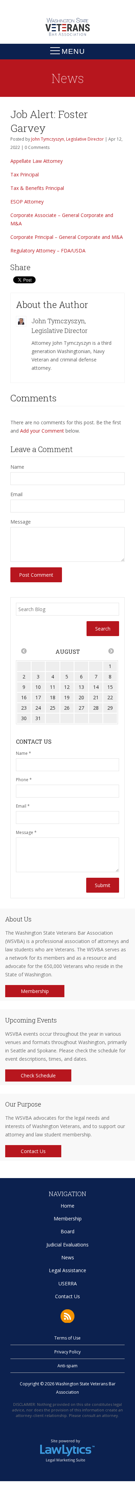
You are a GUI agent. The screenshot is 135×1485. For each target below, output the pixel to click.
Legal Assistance (67, 1270)
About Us (18, 919)
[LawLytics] (67, 1450)
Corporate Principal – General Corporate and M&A (66, 237)
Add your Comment (42, 430)
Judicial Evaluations (67, 1244)
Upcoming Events (31, 1020)
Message (20, 521)
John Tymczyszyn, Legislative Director (67, 139)
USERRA (67, 1283)
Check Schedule (38, 1075)
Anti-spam (67, 1366)
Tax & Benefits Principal (37, 188)
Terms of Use (67, 1338)
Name (17, 467)
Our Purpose (23, 1104)
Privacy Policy (67, 1352)
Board (67, 1231)
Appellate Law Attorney (36, 161)
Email (16, 494)
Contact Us (33, 1151)
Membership (35, 991)
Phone (24, 780)
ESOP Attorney (27, 201)
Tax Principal (24, 174)
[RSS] (67, 1316)
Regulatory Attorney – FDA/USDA (48, 250)
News (67, 1257)
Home (67, 1205)
